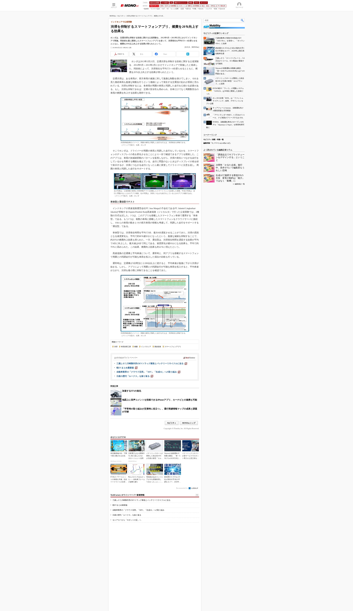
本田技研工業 (126, 347)
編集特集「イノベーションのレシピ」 (217, 143)
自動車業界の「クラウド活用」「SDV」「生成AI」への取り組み (138, 510)
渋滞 (115, 347)
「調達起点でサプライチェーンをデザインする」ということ (230, 157)
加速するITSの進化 (131, 391)
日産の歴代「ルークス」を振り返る (127, 515)
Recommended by (182, 488)
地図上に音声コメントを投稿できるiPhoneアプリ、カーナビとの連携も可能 (159, 400)
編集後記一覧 (240, 184)
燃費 (136, 347)
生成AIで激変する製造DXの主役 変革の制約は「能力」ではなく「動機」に (230, 178)
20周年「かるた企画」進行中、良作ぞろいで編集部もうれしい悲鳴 (230, 168)
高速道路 (157, 347)
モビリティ (121, 16)
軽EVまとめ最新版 (120, 505)
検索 (242, 20)
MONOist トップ (188, 423)
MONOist (113, 16)
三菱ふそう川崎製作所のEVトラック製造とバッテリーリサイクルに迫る (141, 500)
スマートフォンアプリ (173, 347)
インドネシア (146, 347)
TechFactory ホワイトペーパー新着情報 (127, 495)
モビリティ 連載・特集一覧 (213, 139)
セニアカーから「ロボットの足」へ (127, 520)
